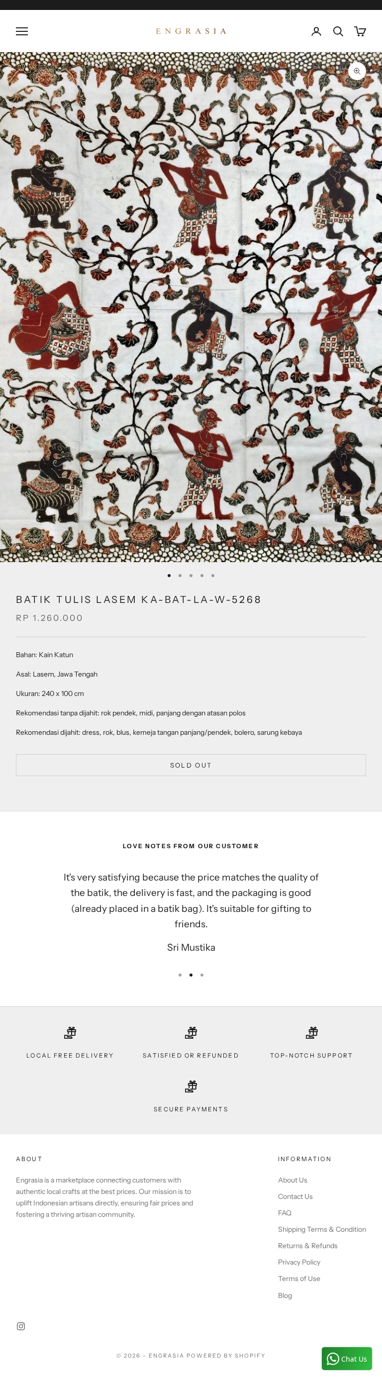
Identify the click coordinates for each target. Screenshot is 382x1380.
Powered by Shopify (226, 1355)
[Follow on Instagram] (21, 1326)
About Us (292, 1180)
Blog (285, 1295)
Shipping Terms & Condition (322, 1229)
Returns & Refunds (308, 1245)
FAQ (284, 1212)
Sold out (191, 765)
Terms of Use (299, 1278)
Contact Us (295, 1196)
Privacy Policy (299, 1262)
